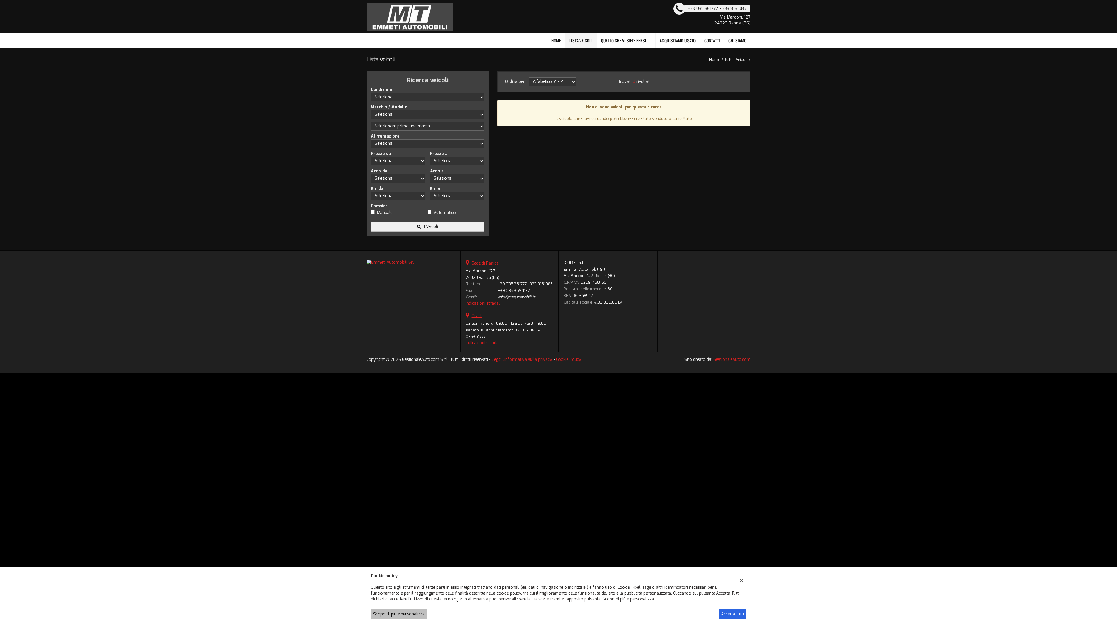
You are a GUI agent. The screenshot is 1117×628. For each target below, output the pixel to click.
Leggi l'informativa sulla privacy (522, 359)
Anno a (437, 171)
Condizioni (381, 89)
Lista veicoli (581, 41)
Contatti (712, 41)
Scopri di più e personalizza (399, 614)
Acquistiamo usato (678, 41)
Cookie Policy (568, 359)
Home (556, 41)
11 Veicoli (429, 226)
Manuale (385, 212)
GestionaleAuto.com (731, 359)
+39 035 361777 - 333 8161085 (525, 283)
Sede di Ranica (485, 263)
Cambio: (379, 206)
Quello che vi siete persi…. (626, 41)
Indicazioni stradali (483, 303)
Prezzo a (438, 153)
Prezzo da (381, 153)
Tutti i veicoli (736, 60)
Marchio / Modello (389, 107)
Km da (377, 188)
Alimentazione (385, 136)
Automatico (445, 212)
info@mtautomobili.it (516, 297)
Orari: (477, 316)
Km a (435, 188)
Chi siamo (737, 41)
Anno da (379, 171)
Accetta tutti (732, 614)
